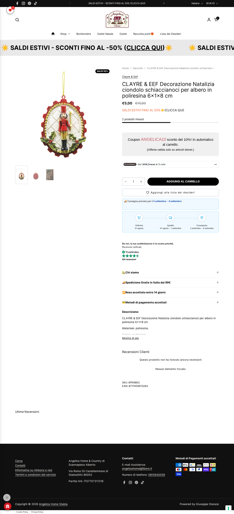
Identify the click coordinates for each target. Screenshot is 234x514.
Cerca (19, 461)
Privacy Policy (37, 512)
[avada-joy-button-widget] (7, 506)
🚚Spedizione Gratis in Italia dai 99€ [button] (146, 282)
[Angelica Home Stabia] (117, 20)
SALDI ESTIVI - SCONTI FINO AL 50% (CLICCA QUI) (117, 3)
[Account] (209, 20)
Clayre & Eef (130, 76)
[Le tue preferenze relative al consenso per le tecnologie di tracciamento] (228, 508)
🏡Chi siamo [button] (130, 272)
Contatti (20, 465)
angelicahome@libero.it (137, 468)
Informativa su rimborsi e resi (33, 470)
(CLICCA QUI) (174, 110)
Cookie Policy (22, 512)
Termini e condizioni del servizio (35, 474)
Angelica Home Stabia (53, 504)
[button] (17, 20)
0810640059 (156, 474)
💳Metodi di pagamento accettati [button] (144, 302)
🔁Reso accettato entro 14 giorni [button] (144, 292)
